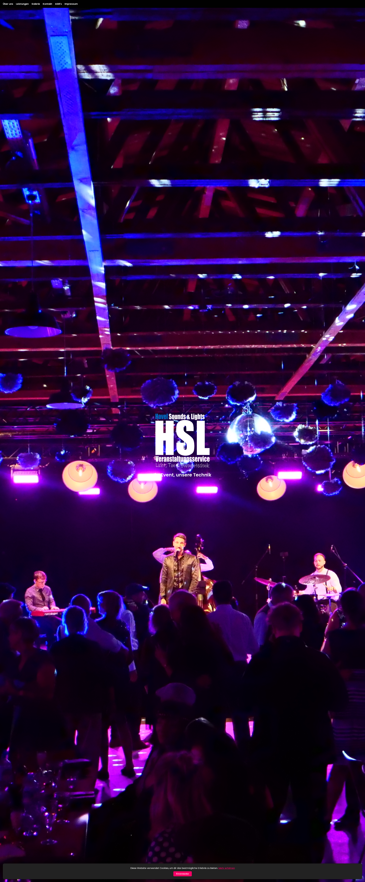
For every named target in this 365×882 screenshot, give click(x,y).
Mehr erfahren (226, 868)
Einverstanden (182, 874)
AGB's (58, 4)
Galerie (36, 4)
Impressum (71, 4)
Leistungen (22, 4)
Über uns (8, 4)
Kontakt (47, 4)
